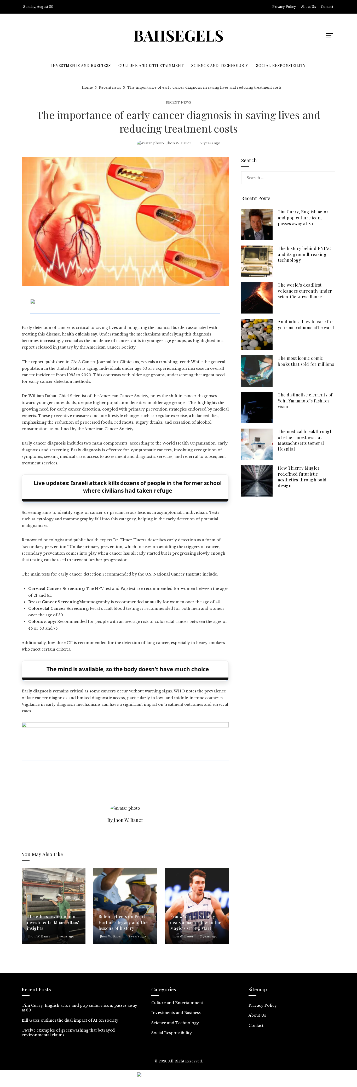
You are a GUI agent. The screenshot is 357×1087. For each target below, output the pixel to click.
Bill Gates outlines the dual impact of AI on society (70, 1020)
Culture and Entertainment (177, 1002)
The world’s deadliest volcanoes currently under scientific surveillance (305, 290)
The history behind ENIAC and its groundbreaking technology (304, 254)
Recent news (178, 102)
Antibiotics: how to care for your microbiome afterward (306, 324)
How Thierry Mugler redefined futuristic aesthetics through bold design (302, 476)
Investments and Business (176, 1012)
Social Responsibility (171, 1033)
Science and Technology (175, 1023)
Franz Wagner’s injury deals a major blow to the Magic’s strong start (195, 922)
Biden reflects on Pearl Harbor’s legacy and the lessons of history (123, 922)
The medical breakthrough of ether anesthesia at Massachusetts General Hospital (305, 440)
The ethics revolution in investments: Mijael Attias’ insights (53, 922)
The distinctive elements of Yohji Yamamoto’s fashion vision (305, 400)
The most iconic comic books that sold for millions (306, 361)
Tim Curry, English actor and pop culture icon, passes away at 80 (303, 217)
